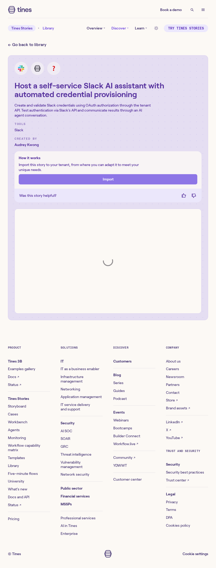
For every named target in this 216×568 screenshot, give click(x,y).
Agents (14, 430)
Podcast (120, 398)
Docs (13, 377)
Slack (18, 130)
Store (172, 400)
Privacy (172, 502)
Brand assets (178, 408)
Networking (70, 389)
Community (124, 457)
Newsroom (175, 377)
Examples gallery (21, 369)
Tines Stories (21, 28)
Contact (172, 392)
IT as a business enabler (80, 369)
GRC (64, 446)
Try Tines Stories (186, 28)
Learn (139, 28)
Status (14, 385)
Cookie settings (195, 554)
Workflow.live (125, 444)
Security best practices (185, 472)
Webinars (121, 420)
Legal (170, 494)
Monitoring (17, 438)
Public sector (71, 488)
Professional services (78, 518)
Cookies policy (178, 525)
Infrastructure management (72, 379)
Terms (171, 509)
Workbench (17, 422)
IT (62, 361)
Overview (94, 28)
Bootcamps (122, 428)
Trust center (177, 480)
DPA (169, 517)
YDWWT (120, 465)
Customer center (127, 479)
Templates (16, 458)
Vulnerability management (71, 464)
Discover (118, 28)
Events (119, 412)
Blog (117, 375)
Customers (122, 361)
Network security (75, 474)
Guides (119, 391)
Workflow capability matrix (24, 447)
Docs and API (18, 497)
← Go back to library (27, 44)
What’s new (17, 489)
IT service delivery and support (75, 407)
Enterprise (69, 533)
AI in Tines (69, 526)
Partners (173, 385)
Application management (81, 397)
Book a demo (171, 10)
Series (118, 383)
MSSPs (66, 504)
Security (68, 423)
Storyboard (17, 406)
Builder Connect (126, 436)
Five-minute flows (23, 473)
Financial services (75, 496)
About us (173, 361)
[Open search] (192, 10)
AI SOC (66, 431)
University (16, 481)
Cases (13, 414)
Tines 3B (15, 361)
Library (48, 28)
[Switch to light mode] (157, 28)
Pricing (13, 519)
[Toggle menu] (203, 10)
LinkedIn (174, 422)
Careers (172, 369)
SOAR (65, 438)
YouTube (174, 438)
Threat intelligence (76, 454)
